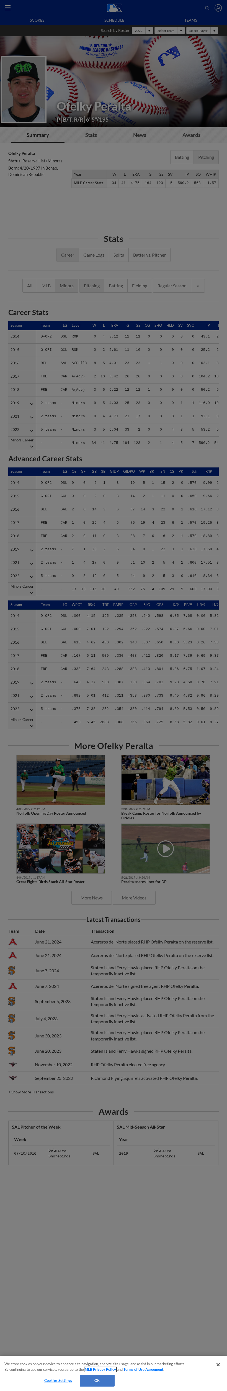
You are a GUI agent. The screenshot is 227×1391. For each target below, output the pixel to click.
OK (97, 1380)
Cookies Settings (58, 1380)
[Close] (218, 1365)
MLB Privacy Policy (100, 1369)
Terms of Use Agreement (143, 1369)
